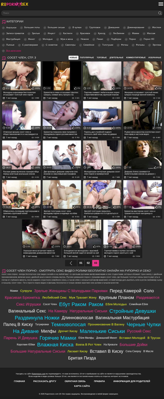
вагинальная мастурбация (122, 317)
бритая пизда (82, 357)
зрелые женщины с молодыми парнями (70, 291)
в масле (148, 351)
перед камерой (125, 290)
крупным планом (116, 297)
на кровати (110, 344)
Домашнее (113, 27)
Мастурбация (13, 39)
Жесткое (156, 27)
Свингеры (70, 45)
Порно (132, 39)
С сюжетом (51, 45)
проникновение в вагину (106, 324)
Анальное (11, 27)
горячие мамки (58, 337)
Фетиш (124, 45)
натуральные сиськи (88, 311)
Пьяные (10, 45)
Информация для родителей (131, 381)
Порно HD (149, 39)
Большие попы (32, 27)
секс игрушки (28, 304)
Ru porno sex (16, 4)
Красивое (85, 33)
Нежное (85, 39)
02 (88, 262)
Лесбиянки (118, 33)
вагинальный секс (27, 310)
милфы (48, 331)
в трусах (154, 337)
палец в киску (18, 324)
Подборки (116, 39)
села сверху (133, 351)
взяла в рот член (88, 344)
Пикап (100, 39)
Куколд (101, 33)
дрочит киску (68, 331)
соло (149, 290)
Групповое (94, 27)
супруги (26, 290)
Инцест (51, 33)
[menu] (160, 4)
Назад (71, 263)
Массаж (151, 33)
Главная (19, 381)
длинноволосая (77, 317)
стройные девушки (132, 311)
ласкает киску (77, 351)
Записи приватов (15, 33)
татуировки (42, 324)
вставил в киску (106, 351)
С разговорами (30, 45)
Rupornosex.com (38, 374)
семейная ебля (138, 304)
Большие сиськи (56, 27)
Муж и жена (67, 39)
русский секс (139, 331)
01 (80, 262)
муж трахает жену (83, 297)
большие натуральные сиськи (38, 351)
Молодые (48, 39)
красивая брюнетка (22, 297)
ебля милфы (86, 337)
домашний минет (106, 337)
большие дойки (133, 344)
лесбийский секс (54, 297)
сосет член (50, 304)
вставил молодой (132, 337)
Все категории (13, 50)
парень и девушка (20, 338)
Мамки (135, 33)
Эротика (156, 45)
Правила (99, 381)
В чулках (77, 27)
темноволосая (68, 324)
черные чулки (144, 324)
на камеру (57, 311)
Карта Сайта (82, 386)
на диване (26, 331)
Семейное (88, 45)
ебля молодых (116, 304)
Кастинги (67, 33)
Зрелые (36, 33)
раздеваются (147, 297)
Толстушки (107, 45)
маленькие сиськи (102, 331)
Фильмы (140, 45)
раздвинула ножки (37, 317)
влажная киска (55, 344)
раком (96, 304)
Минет (31, 39)
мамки (14, 290)
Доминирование (135, 27)
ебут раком (72, 304)
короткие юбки (26, 344)
